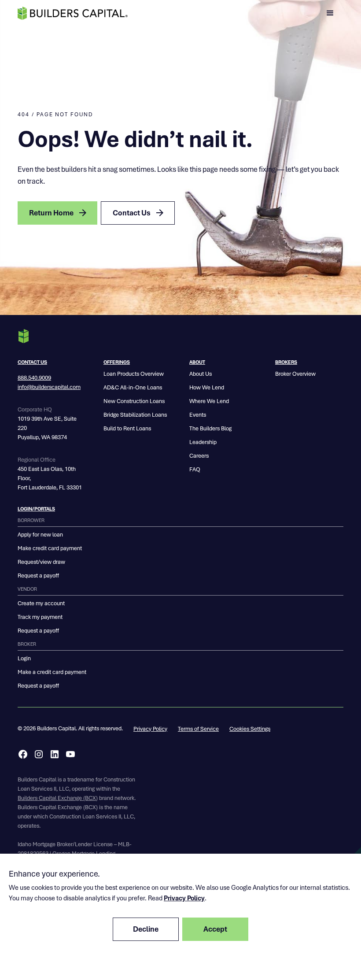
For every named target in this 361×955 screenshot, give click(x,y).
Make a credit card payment (52, 672)
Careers (199, 455)
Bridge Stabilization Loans (135, 414)
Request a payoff (38, 575)
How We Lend (206, 387)
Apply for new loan (40, 534)
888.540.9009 (34, 377)
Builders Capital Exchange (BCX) (58, 798)
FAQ (194, 469)
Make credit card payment (50, 548)
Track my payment (40, 617)
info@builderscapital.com (49, 387)
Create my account (41, 603)
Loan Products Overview (133, 374)
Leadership (203, 442)
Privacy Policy (150, 729)
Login (24, 658)
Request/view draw (41, 562)
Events (197, 414)
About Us (200, 374)
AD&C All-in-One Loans (132, 387)
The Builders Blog (210, 428)
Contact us (32, 362)
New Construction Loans (134, 401)
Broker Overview (295, 374)
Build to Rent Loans (127, 428)
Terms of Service (198, 729)
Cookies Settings (249, 729)
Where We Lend (209, 401)
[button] (330, 13)
